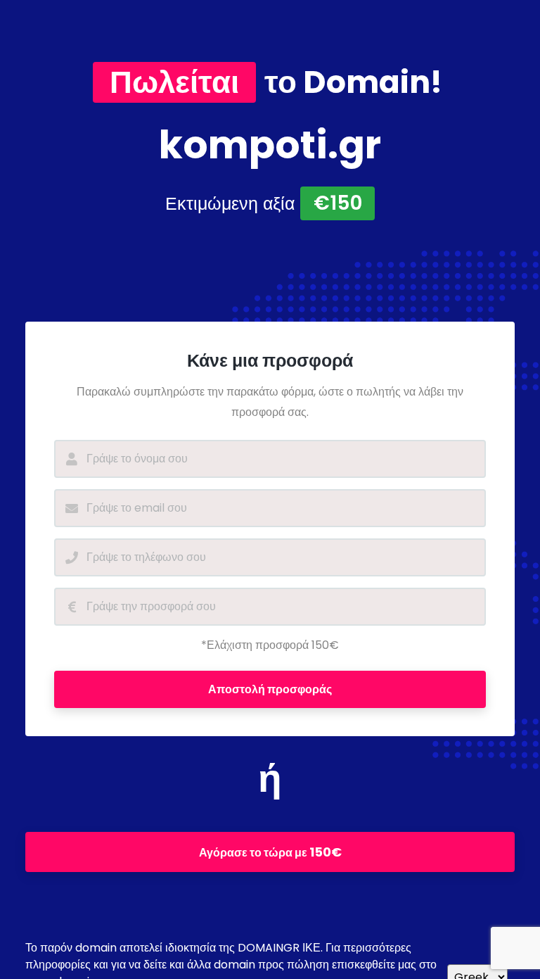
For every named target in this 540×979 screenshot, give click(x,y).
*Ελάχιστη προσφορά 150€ (270, 645)
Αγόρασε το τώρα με (270, 852)
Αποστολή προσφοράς (270, 689)
